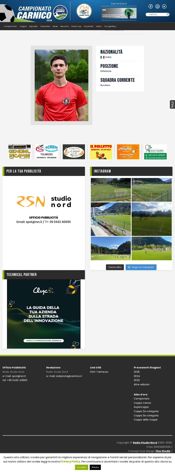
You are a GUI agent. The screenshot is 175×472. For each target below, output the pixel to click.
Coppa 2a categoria (146, 411)
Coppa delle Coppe (146, 419)
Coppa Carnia (142, 403)
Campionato (142, 398)
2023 (137, 380)
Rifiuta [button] (95, 467)
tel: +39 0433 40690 (15, 380)
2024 (137, 376)
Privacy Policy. (70, 461)
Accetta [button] (81, 467)
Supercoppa (141, 407)
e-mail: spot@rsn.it (14, 376)
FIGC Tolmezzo (99, 372)
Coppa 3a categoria (146, 415)
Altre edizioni (142, 384)
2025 (137, 372)
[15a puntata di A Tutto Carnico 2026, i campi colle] (131, 219)
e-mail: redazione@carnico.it (64, 376)
